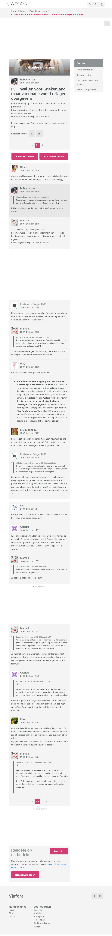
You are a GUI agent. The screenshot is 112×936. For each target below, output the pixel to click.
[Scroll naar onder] (107, 23)
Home (14, 11)
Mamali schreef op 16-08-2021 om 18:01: (33, 681)
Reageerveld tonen (25, 874)
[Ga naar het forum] (96, 4)
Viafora (16, 896)
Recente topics (84, 75)
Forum (23, 11)
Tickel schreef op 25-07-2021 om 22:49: (32, 337)
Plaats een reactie (25, 156)
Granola (25, 526)
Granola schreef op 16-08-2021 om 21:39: (33, 762)
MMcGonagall (28, 429)
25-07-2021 (25, 82)
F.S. (22, 505)
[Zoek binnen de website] (90, 4)
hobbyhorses (27, 79)
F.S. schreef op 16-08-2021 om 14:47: (31, 566)
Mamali (24, 220)
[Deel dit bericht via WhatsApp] (32, 133)
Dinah (23, 167)
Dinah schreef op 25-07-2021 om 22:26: (32, 197)
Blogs (11, 913)
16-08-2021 (25, 508)
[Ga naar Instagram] (100, 896)
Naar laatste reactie (54, 156)
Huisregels (38, 909)
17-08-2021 (25, 756)
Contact (13, 916)
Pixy (22, 363)
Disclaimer (38, 913)
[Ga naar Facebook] (94, 896)
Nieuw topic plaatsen (86, 89)
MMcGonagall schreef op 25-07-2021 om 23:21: (36, 463)
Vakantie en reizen (38, 11)
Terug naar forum (85, 69)
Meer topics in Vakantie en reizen (87, 82)
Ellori (23, 719)
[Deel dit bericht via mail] (39, 133)
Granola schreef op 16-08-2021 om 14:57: (33, 637)
